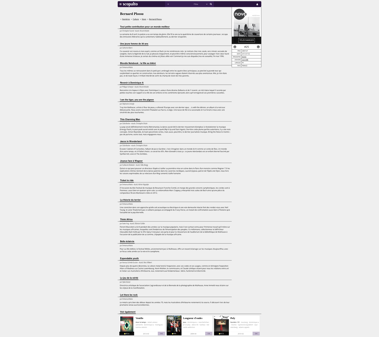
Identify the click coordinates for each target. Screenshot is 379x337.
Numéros (126, 19)
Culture (245, 60)
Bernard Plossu (155, 19)
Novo (244, 57)
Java (184, 322)
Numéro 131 (235, 322)
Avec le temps (141, 322)
